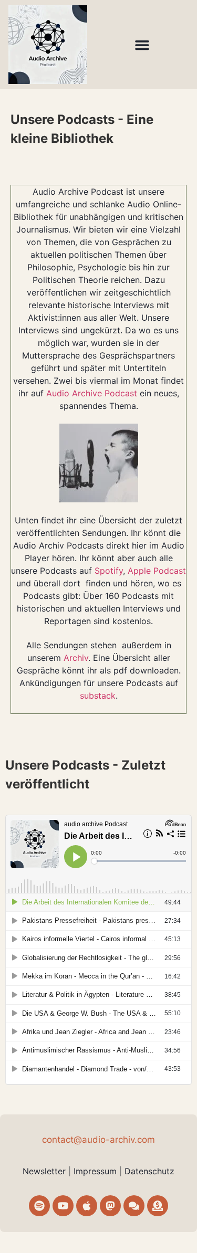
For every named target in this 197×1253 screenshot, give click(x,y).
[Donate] (157, 1205)
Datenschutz (149, 1171)
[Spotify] (39, 1205)
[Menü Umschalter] (142, 44)
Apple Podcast (157, 570)
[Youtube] (63, 1205)
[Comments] (133, 1205)
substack (98, 695)
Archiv (76, 657)
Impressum (96, 1171)
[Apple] (86, 1205)
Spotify (109, 570)
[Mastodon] (110, 1205)
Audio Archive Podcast (91, 393)
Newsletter (44, 1171)
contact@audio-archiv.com (98, 1139)
